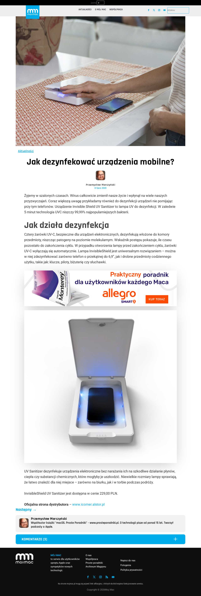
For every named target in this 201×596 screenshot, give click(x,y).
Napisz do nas (127, 560)
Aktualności (85, 9)
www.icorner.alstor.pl (88, 504)
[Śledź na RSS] (106, 576)
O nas (89, 555)
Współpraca (116, 9)
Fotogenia (125, 565)
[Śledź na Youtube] (165, 10)
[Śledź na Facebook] (149, 10)
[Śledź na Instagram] (159, 10)
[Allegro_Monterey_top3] (100, 305)
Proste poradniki (94, 562)
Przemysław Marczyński (100, 185)
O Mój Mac (100, 9)
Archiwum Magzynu (96, 566)
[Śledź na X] (154, 10)
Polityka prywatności (131, 569)
